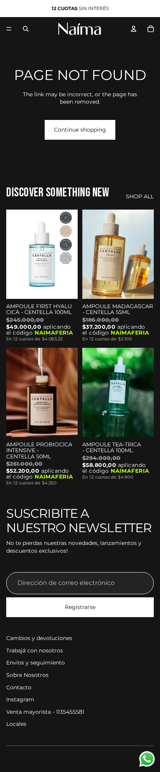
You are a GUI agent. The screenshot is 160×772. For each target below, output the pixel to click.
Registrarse (80, 607)
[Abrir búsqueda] (25, 28)
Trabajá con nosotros (34, 650)
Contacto (18, 687)
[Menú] (9, 29)
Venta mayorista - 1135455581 (45, 711)
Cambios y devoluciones (39, 638)
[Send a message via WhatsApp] (147, 759)
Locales (16, 723)
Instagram (20, 699)
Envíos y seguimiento (35, 662)
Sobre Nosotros (27, 674)
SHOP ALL (140, 196)
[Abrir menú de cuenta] (133, 28)
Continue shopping (80, 129)
